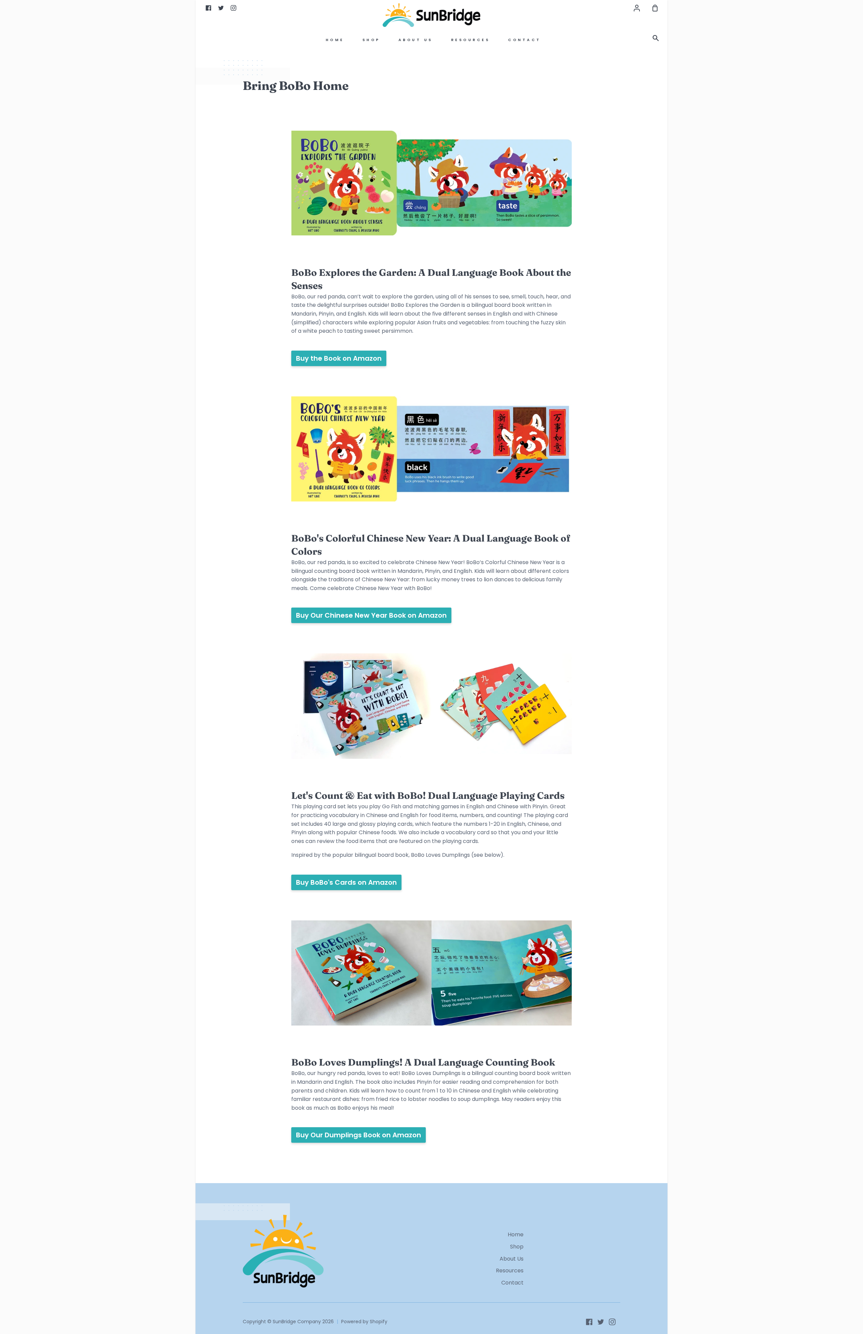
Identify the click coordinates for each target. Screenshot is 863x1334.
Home (335, 39)
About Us (415, 39)
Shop (371, 39)
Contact (524, 39)
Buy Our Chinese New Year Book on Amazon (371, 615)
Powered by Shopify (364, 1321)
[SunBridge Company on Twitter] (600, 1322)
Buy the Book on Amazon (339, 358)
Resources (470, 39)
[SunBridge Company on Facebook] (589, 1322)
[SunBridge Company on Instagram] (612, 1322)
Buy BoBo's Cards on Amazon (346, 882)
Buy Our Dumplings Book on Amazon (358, 1135)
